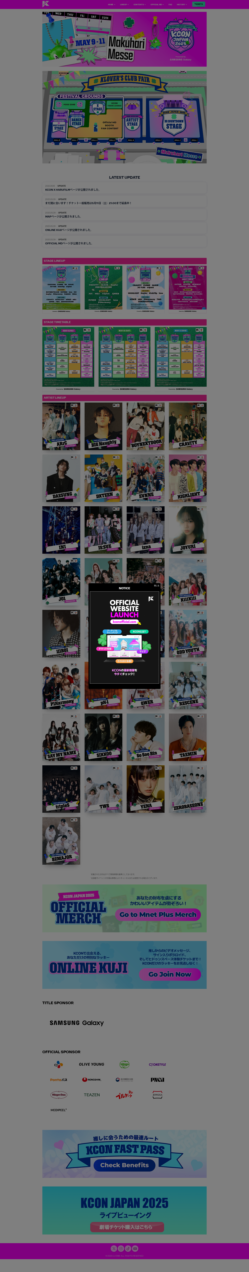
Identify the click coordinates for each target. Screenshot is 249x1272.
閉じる (156, 586)
